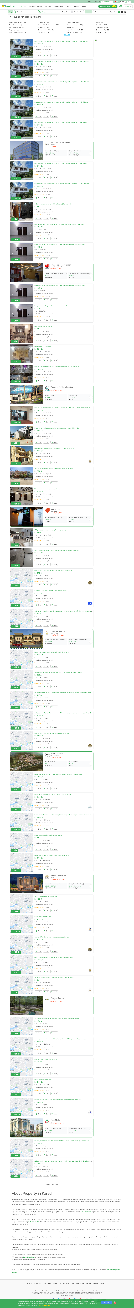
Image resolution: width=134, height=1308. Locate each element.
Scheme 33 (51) (101, 32)
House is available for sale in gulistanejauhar (48, 835)
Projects (68, 6)
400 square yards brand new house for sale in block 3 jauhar (53, 957)
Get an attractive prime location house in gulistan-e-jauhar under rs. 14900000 (59, 224)
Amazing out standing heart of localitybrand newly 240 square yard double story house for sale (65, 1039)
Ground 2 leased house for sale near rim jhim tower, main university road (57, 366)
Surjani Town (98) (43, 27)
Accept (106, 1303)
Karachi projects (29, 1257)
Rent (25, 6)
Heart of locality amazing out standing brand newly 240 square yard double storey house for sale (65, 815)
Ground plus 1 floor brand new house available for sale (51, 733)
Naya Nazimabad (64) (16, 30)
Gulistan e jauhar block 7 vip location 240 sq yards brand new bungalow (57, 1100)
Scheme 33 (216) (43, 22)
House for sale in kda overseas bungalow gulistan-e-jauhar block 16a (56, 428)
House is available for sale (42, 917)
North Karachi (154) (15, 25)
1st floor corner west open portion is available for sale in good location (56, 1018)
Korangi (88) (71, 27)
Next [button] (31, 49)
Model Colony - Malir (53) (75, 30)
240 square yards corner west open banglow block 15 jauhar (53, 977)
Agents (76, 6)
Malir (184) (99, 22)
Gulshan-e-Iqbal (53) (102, 30)
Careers (102, 1283)
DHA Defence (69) (102, 27)
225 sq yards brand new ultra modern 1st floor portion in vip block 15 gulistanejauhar (61, 1141)
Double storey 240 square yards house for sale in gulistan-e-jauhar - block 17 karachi (61, 41)
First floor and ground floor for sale (45, 1059)
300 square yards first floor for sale (45, 896)
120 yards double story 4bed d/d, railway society (50, 530)
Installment (58, 6)
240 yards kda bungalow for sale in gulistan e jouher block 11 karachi (56, 550)
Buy (20, 6)
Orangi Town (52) (43, 32)
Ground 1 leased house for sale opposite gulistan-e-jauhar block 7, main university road (62, 408)
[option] (21, 48)
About (29, 1283)
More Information (44, 1305)
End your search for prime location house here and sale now (53, 306)
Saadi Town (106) (101, 25)
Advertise (95, 1283)
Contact (37, 1283)
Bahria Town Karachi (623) (17, 22)
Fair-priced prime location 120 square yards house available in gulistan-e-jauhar (59, 244)
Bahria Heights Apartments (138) (48, 25)
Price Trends (80, 1283)
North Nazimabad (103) (17, 27)
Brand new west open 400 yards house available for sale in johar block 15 (58, 774)
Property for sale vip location (43, 326)
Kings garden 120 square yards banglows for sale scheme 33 (54, 448)
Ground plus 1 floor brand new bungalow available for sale (53, 570)
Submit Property (107, 6)
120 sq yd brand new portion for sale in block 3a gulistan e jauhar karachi (58, 672)
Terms (57, 1283)
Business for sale (35, 6)
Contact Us (96, 1)
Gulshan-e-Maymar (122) (75, 25)
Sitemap (88, 1283)
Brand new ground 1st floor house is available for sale (51, 652)
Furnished (48, 6)
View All (67, 35)
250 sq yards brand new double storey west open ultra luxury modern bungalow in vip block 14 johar (66, 692)
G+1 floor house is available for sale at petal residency (51, 591)
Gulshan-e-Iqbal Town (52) (17, 32)
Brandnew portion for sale (42, 346)
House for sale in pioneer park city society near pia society (53, 794)
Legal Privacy (47, 1283)
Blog (89, 1)
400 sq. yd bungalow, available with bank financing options (53, 468)
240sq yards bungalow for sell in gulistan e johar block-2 (52, 204)
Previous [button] (12, 49)
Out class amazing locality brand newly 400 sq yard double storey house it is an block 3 (62, 713)
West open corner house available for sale (47, 489)
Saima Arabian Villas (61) (46, 30)
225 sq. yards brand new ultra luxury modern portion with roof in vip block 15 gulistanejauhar (64, 1161)
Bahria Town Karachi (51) (75, 32)
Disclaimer (66, 1283)
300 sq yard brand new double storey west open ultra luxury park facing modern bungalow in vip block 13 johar (70, 611)
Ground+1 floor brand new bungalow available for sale (51, 937)
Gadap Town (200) (73, 22)
